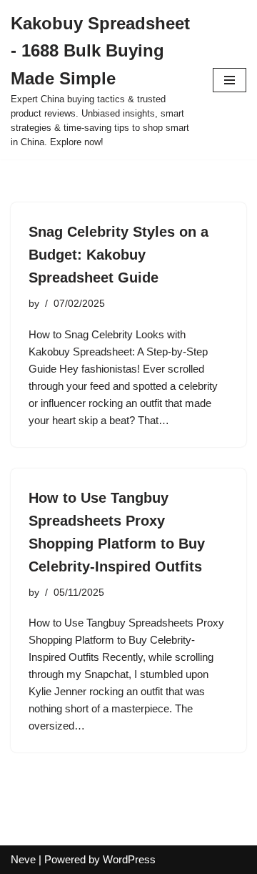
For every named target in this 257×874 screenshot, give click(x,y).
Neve (23, 859)
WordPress (129, 859)
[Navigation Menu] (229, 80)
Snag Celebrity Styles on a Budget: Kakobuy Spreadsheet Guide (118, 254)
